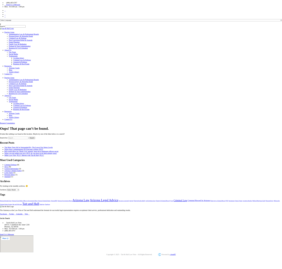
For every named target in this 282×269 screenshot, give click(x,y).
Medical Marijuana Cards (258, 200)
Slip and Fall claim (17, 204)
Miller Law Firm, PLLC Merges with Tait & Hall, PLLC (24, 155)
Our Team (12, 52)
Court (171, 200)
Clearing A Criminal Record (163, 200)
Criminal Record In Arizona (199, 200)
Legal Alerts (8, 173)
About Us (7, 50)
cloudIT (173, 254)
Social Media (13, 54)
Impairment (232, 200)
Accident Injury (18, 58)
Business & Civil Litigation (18, 48)
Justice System (238, 200)
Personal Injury (9, 175)
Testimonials (13, 56)
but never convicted (124, 200)
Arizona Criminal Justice (13, 171)
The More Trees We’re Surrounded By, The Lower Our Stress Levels (28, 147)
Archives (3, 190)
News (6, 167)
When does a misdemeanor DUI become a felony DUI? (23, 149)
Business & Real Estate (21, 64)
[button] (141, 24)
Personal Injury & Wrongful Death (21, 36)
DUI (227, 200)
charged (131, 200)
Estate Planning (14, 42)
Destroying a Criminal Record (218, 200)
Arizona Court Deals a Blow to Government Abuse (25, 200)
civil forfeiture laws (150, 200)
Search (2, 26)
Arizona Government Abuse (65, 200)
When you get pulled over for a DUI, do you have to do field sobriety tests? (30, 153)
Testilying (47, 204)
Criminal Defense (10, 165)
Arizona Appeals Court (6, 200)
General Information (11, 169)
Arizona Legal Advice (104, 200)
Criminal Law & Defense (17, 38)
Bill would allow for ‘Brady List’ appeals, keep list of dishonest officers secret (31, 151)
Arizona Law (80, 200)
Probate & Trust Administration (20, 46)
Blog (10, 70)
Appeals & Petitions (20, 62)
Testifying (42, 204)
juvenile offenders (247, 200)
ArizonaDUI (54, 200)
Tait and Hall (30, 203)
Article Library (14, 72)
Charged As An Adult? (139, 200)
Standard (7, 177)
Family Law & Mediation (18, 44)
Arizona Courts (14, 68)
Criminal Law (180, 200)
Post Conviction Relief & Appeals (20, 40)
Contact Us (8, 74)
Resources (8, 66)
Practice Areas (9, 32)
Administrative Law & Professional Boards (24, 34)
